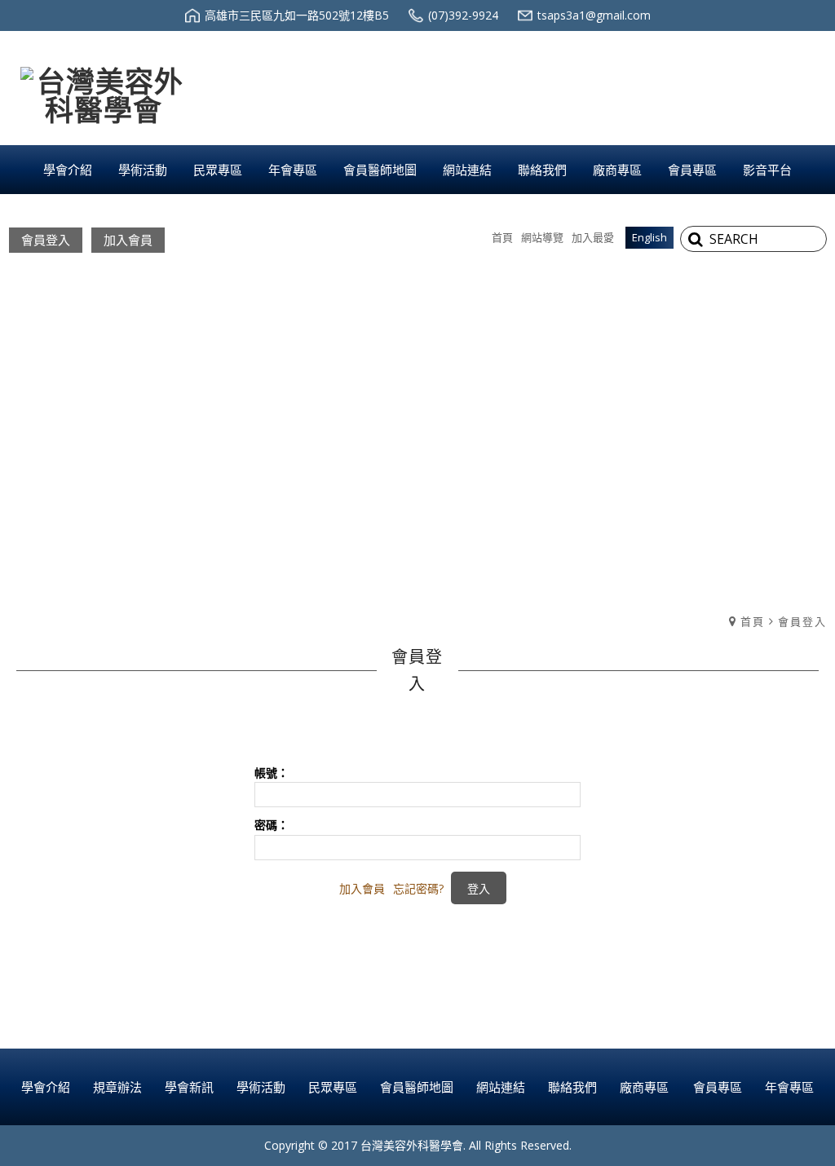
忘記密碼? (418, 888)
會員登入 (45, 240)
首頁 (752, 621)
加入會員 (128, 240)
